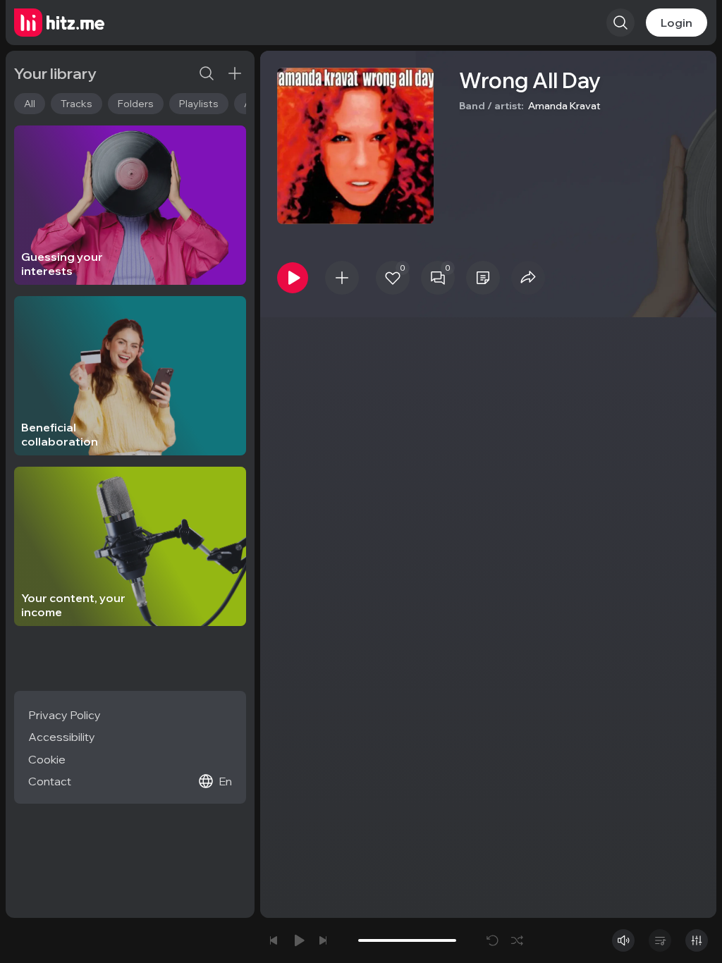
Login (676, 23)
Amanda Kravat (564, 105)
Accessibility (61, 737)
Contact (49, 781)
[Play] (292, 277)
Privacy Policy (64, 715)
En (225, 781)
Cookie (47, 759)
